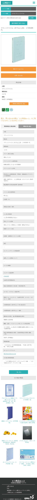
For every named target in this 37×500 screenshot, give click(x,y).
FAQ (8, 488)
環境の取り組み (27, 126)
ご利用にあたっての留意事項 (14, 492)
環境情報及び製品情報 (9, 126)
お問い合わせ (10, 486)
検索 (32, 18)
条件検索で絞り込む (18, 23)
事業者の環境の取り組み (19, 103)
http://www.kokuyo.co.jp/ (10, 354)
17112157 (6, 276)
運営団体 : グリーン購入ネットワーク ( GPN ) (18, 490)
